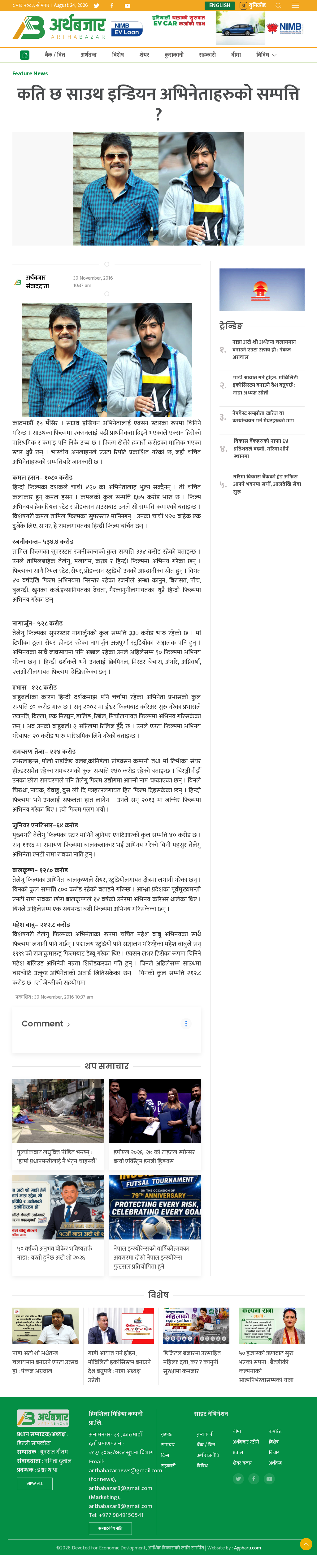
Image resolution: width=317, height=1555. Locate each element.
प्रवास (238, 1452)
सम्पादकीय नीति (110, 1528)
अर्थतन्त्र (89, 55)
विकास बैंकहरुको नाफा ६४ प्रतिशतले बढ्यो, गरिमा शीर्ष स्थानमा (261, 449)
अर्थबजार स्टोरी (246, 1442)
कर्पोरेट (275, 1431)
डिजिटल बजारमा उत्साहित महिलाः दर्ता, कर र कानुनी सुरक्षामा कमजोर (192, 1362)
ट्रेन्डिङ (231, 326)
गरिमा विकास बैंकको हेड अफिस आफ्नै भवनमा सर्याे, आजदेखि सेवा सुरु (267, 484)
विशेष (158, 1295)
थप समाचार (107, 1066)
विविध (262, 55)
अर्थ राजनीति (208, 1455)
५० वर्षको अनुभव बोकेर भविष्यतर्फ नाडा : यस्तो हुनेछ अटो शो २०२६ (54, 1253)
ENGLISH (219, 6)
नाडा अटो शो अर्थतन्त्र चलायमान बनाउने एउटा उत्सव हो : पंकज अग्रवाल (264, 349)
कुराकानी (174, 55)
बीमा (236, 55)
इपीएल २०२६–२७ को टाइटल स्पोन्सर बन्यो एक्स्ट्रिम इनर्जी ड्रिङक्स (154, 1157)
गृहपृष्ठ (166, 1434)
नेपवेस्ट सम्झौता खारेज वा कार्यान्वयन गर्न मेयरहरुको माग (263, 417)
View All (35, 1483)
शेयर (144, 55)
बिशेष (118, 55)
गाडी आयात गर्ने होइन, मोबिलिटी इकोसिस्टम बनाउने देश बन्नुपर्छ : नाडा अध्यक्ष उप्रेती (265, 385)
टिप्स (165, 1455)
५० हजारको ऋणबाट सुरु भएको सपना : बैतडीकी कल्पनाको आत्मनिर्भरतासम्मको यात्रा (266, 1367)
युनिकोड (257, 6)
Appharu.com (247, 1548)
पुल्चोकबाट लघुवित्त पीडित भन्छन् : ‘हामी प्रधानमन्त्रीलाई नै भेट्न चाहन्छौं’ (57, 1157)
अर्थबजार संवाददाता (37, 282)
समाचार (168, 1445)
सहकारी (207, 55)
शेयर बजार (242, 1463)
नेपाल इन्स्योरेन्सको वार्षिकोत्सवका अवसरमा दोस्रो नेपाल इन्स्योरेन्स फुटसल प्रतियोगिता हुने (151, 1258)
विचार (274, 1452)
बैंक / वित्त (55, 55)
